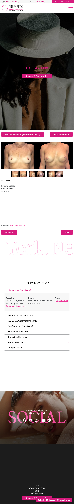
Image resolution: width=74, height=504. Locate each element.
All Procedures (61, 134)
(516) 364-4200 (37, 493)
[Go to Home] (12, 8)
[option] (37, 155)
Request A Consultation (62, 1)
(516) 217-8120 (61, 300)
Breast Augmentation (17, 225)
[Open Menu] (70, 8)
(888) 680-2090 (37, 488)
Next (67, 232)
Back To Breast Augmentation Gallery (23, 134)
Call (42, 500)
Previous (9, 232)
